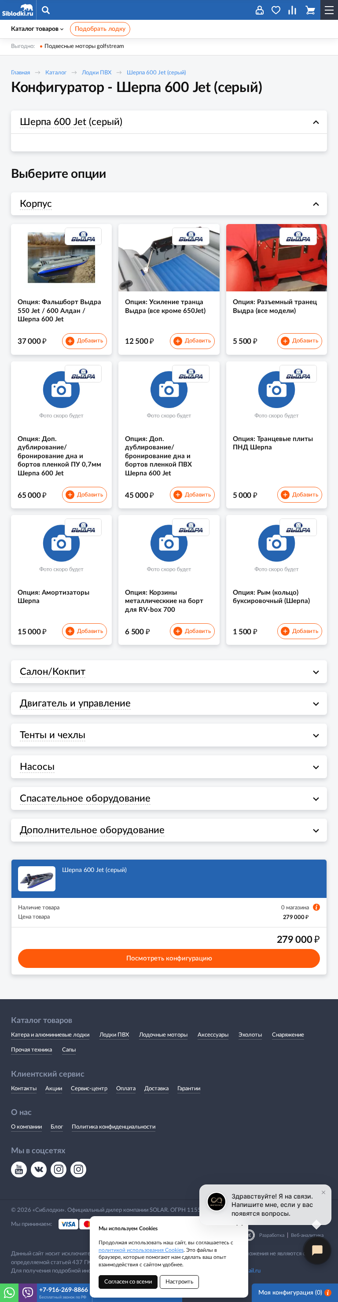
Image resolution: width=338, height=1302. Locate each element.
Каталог (55, 73)
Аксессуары (213, 1035)
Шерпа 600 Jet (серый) (156, 73)
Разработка (271, 1235)
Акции (53, 1089)
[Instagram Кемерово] (78, 1169)
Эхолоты (250, 1035)
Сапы (69, 1050)
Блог (57, 1127)
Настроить (179, 1282)
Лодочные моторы (163, 1035)
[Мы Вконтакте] (39, 1169)
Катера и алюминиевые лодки (50, 1035)
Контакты (24, 1089)
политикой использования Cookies (141, 1250)
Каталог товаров (35, 29)
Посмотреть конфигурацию (169, 958)
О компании (26, 1127)
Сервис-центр (89, 1089)
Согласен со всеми (128, 1282)
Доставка (156, 1089)
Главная (20, 73)
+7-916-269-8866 (63, 1290)
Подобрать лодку (100, 29)
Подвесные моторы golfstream (84, 46)
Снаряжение (288, 1035)
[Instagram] (58, 1169)
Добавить (85, 342)
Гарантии (188, 1089)
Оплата (126, 1089)
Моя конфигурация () (290, 1293)
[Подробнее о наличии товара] (316, 907)
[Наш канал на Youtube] (19, 1169)
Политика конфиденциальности (113, 1127)
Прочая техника (31, 1050)
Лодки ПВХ (96, 73)
